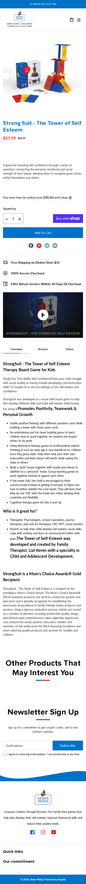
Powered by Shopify (55, 879)
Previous (6, 76)
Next (79, 76)
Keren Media (36, 879)
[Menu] (79, 19)
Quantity (9, 208)
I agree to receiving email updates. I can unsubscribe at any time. (44, 754)
